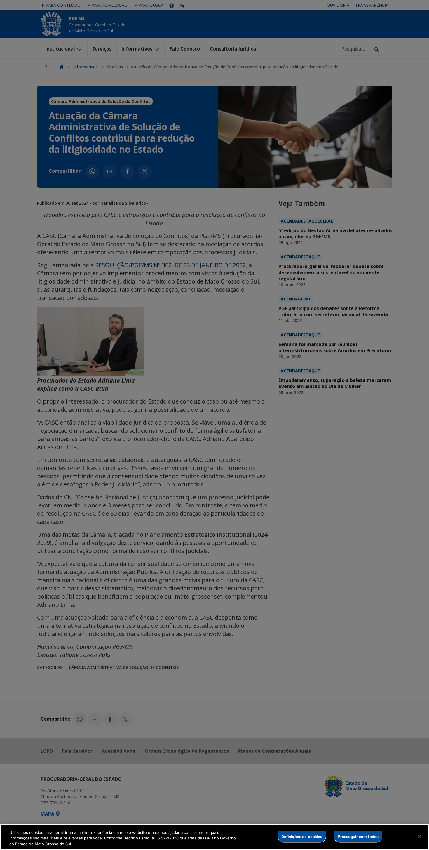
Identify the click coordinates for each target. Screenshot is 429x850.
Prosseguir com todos (358, 836)
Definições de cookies (301, 836)
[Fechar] (419, 836)
